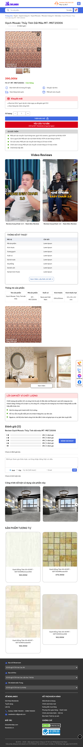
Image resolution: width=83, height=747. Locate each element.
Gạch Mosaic (35, 16)
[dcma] (51, 725)
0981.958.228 (69, 2)
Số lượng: (8, 113)
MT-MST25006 (17, 83)
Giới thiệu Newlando (12, 701)
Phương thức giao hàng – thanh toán (54, 710)
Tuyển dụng (9, 704)
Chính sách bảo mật (49, 704)
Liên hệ (7, 707)
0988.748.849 (18, 711)
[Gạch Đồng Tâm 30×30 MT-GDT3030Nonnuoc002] (23, 549)
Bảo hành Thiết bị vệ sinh (50, 716)
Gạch (16, 16)
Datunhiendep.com (11, 725)
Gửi (74, 470)
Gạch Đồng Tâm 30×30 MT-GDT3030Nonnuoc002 (23, 571)
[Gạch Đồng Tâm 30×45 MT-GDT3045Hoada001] (23, 612)
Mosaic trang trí (48, 16)
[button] (39, 49)
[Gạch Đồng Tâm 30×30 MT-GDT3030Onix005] (60, 611)
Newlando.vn (9, 728)
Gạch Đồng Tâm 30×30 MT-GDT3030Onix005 (60, 633)
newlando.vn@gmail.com (17, 714)
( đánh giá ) (21, 26)
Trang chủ (8, 16)
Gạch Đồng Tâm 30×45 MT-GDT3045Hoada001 (23, 641)
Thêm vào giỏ (39, 118)
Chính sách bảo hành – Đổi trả (52, 713)
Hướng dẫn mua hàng (49, 707)
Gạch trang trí (24, 16)
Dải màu (58, 16)
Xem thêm (41, 386)
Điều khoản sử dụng (48, 701)
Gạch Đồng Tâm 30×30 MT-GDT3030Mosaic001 (60, 570)
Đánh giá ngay (67, 441)
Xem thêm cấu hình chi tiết (41, 279)
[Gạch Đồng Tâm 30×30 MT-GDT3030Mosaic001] (60, 549)
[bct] (51, 732)
